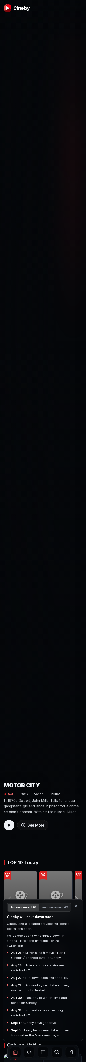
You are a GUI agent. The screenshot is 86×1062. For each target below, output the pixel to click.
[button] (15, 1052)
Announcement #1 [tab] (23, 907)
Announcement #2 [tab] (55, 907)
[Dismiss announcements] (76, 906)
